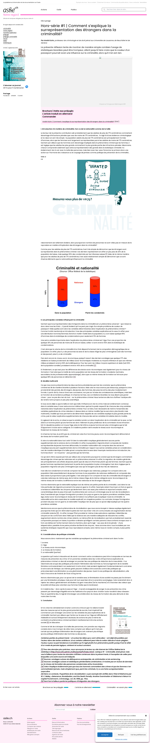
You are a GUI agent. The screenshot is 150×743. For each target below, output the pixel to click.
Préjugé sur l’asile (32, 728)
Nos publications (57, 736)
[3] (74, 377)
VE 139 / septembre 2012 (10, 48)
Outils (59, 9)
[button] (146, 716)
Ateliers (54, 739)
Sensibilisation (31, 732)
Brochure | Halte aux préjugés (57, 110)
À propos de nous (81, 2)
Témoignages (56, 728)
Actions (44, 9)
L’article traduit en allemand (57, 113)
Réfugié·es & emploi (33, 734)
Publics (74, 9)
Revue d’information (58, 722)
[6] (48, 622)
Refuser (121, 735)
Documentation (32, 724)
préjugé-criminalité (10, 37)
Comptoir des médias (34, 726)
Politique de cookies (121, 739)
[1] (106, 254)
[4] (42, 425)
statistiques (7, 43)
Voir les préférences (138, 735)
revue (5, 39)
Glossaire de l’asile (58, 726)
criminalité (7, 28)
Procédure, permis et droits (60, 724)
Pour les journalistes (83, 722)
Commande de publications (120, 2)
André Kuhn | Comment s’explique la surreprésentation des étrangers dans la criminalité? (78, 121)
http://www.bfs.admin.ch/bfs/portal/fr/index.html (72, 652)
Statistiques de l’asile (33, 730)
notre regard (7, 30)
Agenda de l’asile (57, 734)
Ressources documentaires (60, 730)
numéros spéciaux (9, 33)
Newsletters (143, 2)
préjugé (6, 35)
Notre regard (31, 722)
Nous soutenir (92, 2)
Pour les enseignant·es (84, 724)
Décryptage (46, 21)
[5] (58, 513)
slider (5, 41)
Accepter (104, 735)
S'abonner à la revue (103, 2)
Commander (49, 116)
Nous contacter (134, 2)
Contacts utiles (57, 732)
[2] (95, 365)
